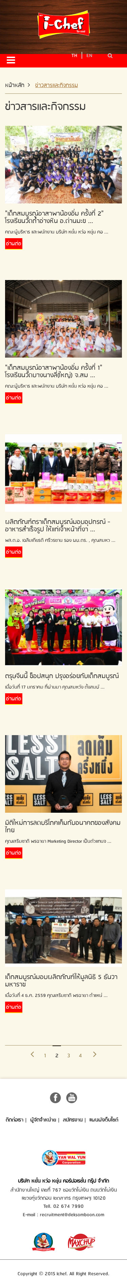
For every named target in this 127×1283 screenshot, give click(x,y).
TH (74, 55)
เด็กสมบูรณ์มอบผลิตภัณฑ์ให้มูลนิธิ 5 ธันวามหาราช (61, 981)
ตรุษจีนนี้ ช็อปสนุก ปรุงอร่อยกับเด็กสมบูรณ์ (62, 676)
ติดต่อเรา (14, 1120)
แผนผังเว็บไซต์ (103, 1120)
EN (89, 55)
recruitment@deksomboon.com (72, 1215)
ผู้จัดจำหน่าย (43, 1120)
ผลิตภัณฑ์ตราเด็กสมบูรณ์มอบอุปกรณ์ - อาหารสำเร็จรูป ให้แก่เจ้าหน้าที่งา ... (57, 526)
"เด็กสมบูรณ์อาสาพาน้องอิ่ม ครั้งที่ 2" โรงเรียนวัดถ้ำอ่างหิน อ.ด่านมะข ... (54, 217)
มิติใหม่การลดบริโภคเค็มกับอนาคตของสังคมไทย (63, 827)
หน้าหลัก (14, 85)
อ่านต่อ (13, 244)
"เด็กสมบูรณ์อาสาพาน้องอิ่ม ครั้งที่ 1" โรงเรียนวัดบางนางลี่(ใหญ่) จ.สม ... (53, 372)
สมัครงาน (73, 1120)
